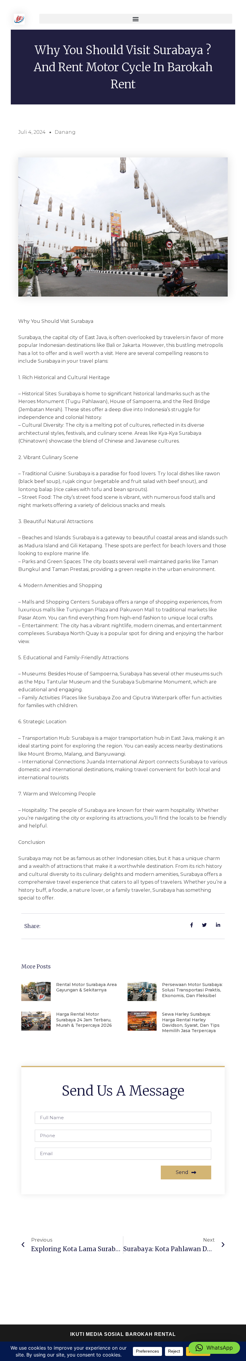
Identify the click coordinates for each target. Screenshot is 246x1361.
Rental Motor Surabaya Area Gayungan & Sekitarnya (86, 987)
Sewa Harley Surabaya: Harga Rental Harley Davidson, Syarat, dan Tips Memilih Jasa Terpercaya (191, 1022)
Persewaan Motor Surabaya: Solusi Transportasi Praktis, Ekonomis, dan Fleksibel (192, 990)
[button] (135, 19)
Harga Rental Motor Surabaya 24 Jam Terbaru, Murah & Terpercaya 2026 (84, 1019)
